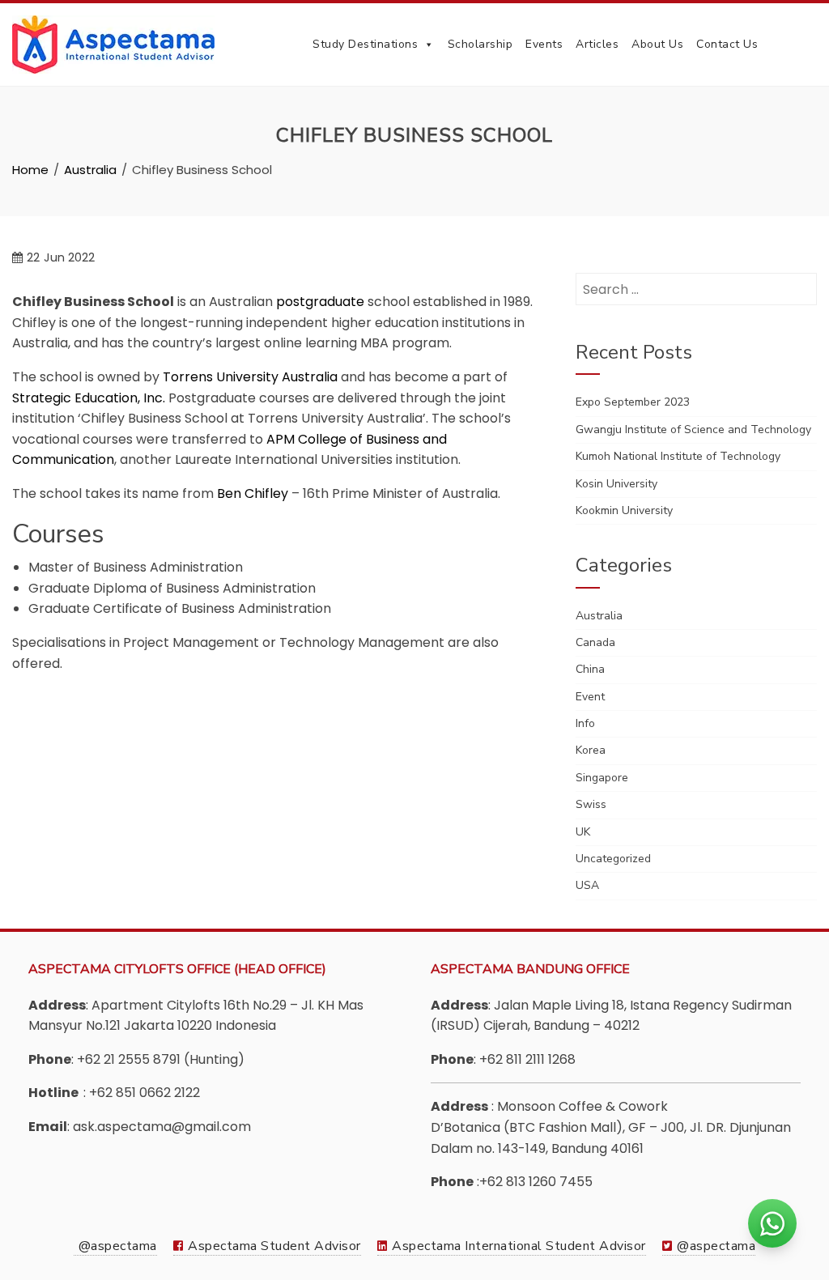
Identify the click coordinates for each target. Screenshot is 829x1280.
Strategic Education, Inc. (88, 398)
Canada (595, 642)
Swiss (591, 804)
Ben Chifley (252, 493)
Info (585, 723)
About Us (657, 44)
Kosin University (616, 483)
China (590, 669)
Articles (597, 44)
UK (583, 832)
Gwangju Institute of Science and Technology (693, 429)
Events (544, 44)
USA (587, 885)
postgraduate (320, 301)
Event (590, 696)
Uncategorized (613, 858)
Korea (591, 750)
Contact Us (727, 44)
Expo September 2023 (633, 402)
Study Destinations (365, 44)
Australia (599, 615)
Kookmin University (624, 510)
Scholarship (480, 44)
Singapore (602, 777)
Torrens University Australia (250, 377)
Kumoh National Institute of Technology (678, 456)
